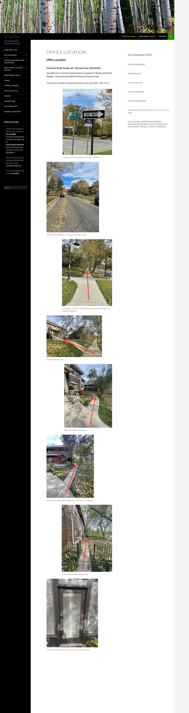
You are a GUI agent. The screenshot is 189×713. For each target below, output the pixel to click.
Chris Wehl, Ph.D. (10, 50)
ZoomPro (15, 173)
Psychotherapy (10, 55)
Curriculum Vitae (11, 85)
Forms (6, 80)
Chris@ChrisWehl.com (13, 165)
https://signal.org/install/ (15, 144)
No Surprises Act (11, 106)
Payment (162, 36)
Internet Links (9, 101)
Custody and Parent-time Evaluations (14, 61)
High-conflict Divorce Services (13, 69)
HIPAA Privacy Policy (147, 36)
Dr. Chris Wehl (12, 36)
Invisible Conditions (12, 111)
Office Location (128, 36)
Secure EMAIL (11, 134)
